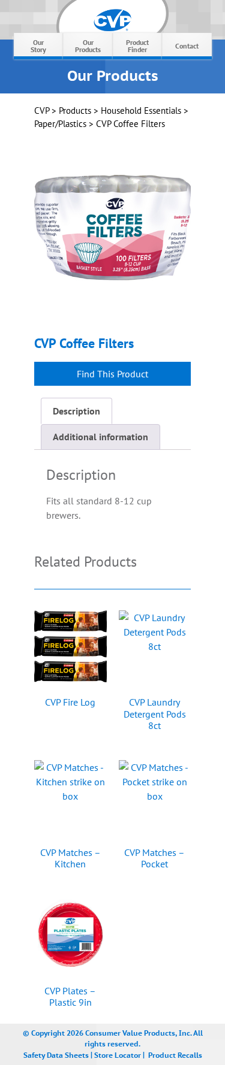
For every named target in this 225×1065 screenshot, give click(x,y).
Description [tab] (76, 411)
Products (75, 110)
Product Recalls (175, 1054)
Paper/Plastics (60, 123)
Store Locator (117, 1054)
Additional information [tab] (100, 437)
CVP (41, 110)
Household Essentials (141, 110)
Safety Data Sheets (56, 1054)
